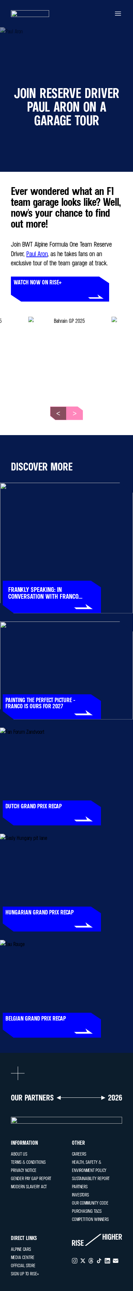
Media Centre (22, 1257)
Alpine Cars (21, 1249)
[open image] (66, 355)
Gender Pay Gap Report (31, 1178)
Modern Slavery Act (29, 1186)
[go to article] (66, 548)
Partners (80, 1186)
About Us (19, 1154)
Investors (80, 1194)
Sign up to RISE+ (25, 1273)
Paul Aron (37, 254)
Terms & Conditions (28, 1162)
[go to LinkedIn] (107, 1261)
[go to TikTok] (99, 1261)
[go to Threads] (91, 1261)
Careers (79, 1154)
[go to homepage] (30, 13)
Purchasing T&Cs (87, 1211)
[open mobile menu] (117, 13)
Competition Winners (90, 1219)
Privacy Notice (23, 1170)
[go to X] (83, 1261)
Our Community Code (90, 1203)
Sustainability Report (90, 1178)
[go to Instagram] (75, 1261)
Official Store (23, 1265)
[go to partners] (66, 1120)
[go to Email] (116, 1261)
